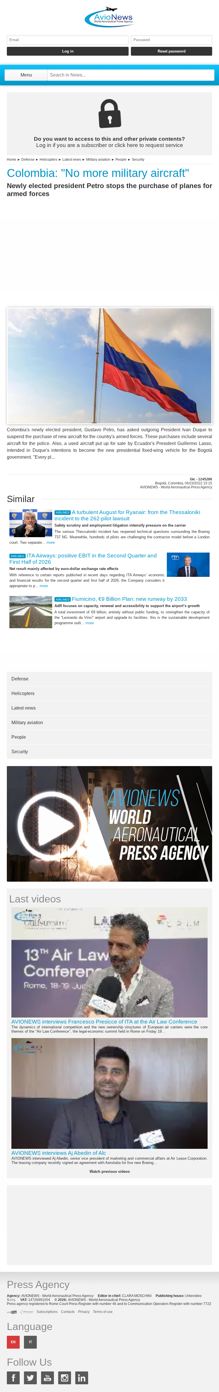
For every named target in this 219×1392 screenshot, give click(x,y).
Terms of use (103, 1312)
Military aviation (98, 160)
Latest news (71, 160)
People (121, 160)
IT (30, 1342)
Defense (28, 160)
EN (13, 1342)
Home (11, 160)
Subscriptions (47, 1312)
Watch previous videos (110, 1171)
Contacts (68, 1312)
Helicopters (48, 160)
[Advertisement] (109, 263)
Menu (26, 74)
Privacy (84, 1312)
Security (138, 160)
